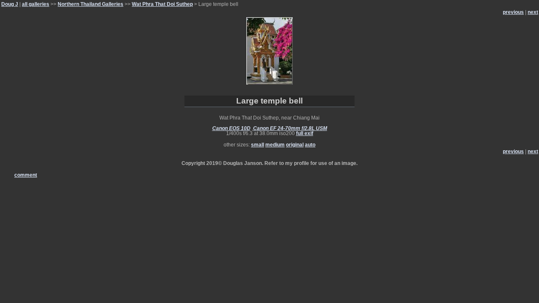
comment (25, 175)
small (257, 145)
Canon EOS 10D (231, 128)
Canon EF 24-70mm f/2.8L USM (290, 128)
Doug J (9, 4)
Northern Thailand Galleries (90, 4)
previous (513, 12)
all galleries (35, 4)
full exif (304, 133)
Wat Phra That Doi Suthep (162, 4)
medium (275, 145)
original (295, 145)
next (533, 12)
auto (310, 145)
